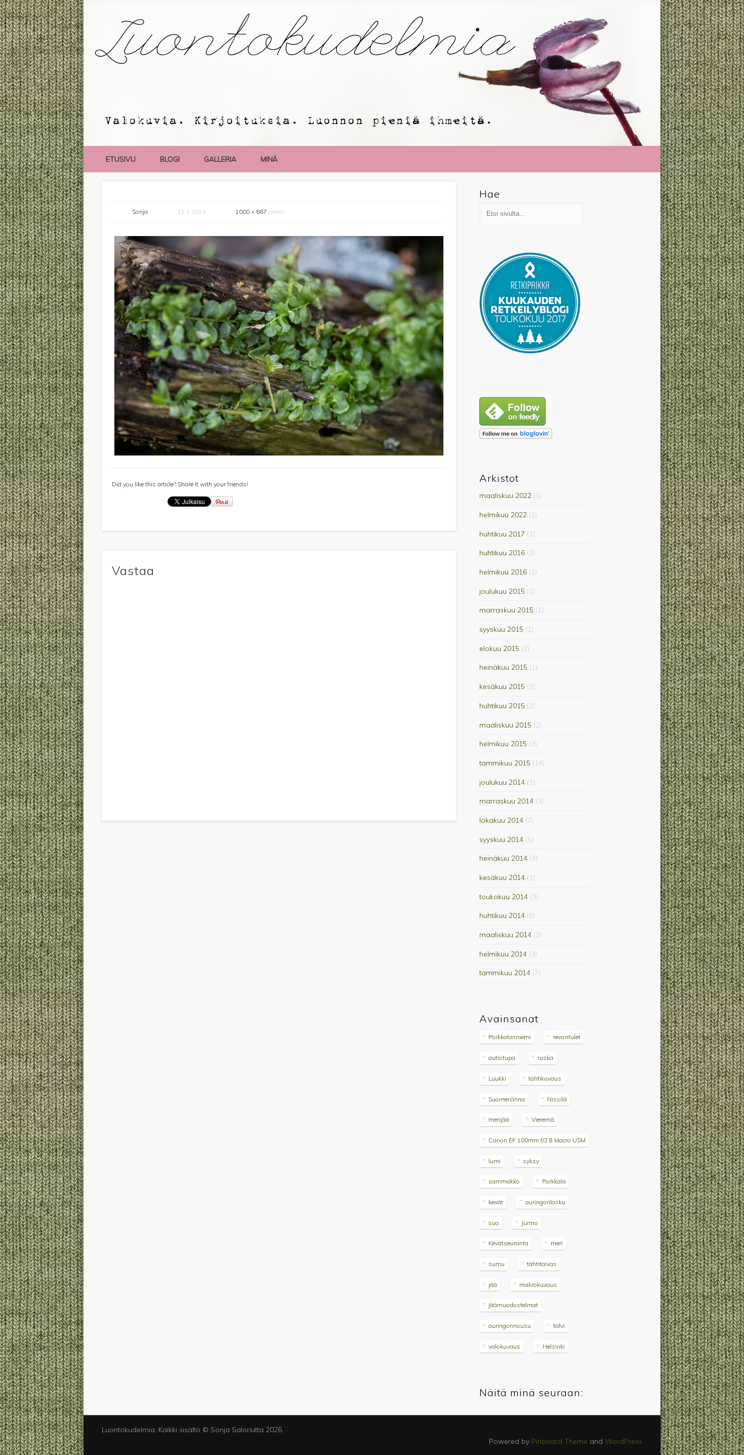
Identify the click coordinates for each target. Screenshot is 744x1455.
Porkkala (554, 1181)
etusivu (121, 159)
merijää (498, 1119)
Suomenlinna (506, 1099)
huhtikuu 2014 (502, 915)
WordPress (623, 1441)
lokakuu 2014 (501, 820)
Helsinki (554, 1346)
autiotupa (501, 1057)
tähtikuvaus (544, 1078)
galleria (220, 159)
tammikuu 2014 (504, 972)
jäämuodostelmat (513, 1305)
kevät (495, 1202)
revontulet (567, 1037)
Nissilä (557, 1099)
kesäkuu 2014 (502, 877)
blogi (170, 159)
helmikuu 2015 (503, 743)
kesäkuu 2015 (502, 686)
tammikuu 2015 (504, 763)
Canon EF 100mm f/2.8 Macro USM (537, 1140)
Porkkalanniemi (509, 1037)
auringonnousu (509, 1325)
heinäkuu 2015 (503, 667)
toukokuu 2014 (503, 896)
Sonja (140, 211)
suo (493, 1223)
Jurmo (529, 1223)
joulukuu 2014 (502, 782)
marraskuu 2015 (506, 610)
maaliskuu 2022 (505, 495)
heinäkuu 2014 (503, 858)
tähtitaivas (542, 1264)
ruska (545, 1057)
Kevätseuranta (508, 1243)
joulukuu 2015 (502, 591)
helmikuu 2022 (503, 514)
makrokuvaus (538, 1284)
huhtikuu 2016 (502, 552)
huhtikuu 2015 (502, 705)
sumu (496, 1264)
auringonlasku (545, 1202)
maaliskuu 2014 (505, 934)
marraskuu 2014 (506, 801)
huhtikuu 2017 (502, 534)
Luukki (497, 1078)
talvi (559, 1325)
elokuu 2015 (499, 648)
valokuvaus (504, 1346)
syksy (531, 1161)
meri (557, 1243)
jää (492, 1284)
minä (269, 159)
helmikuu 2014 (503, 954)
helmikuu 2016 (503, 572)
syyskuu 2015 (501, 629)
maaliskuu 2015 (505, 725)
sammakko (504, 1181)
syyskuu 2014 (501, 839)
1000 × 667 (251, 211)
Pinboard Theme (559, 1441)
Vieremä (542, 1119)
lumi (494, 1161)
